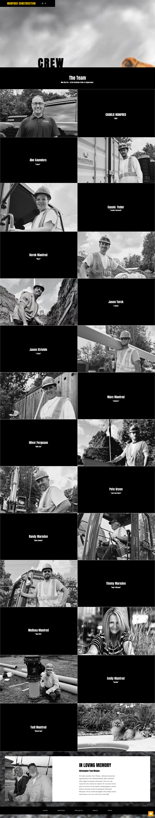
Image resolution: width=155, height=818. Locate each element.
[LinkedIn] (118, 222)
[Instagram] (42, 3)
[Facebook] (113, 222)
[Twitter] (115, 222)
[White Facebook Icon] (45, 3)
